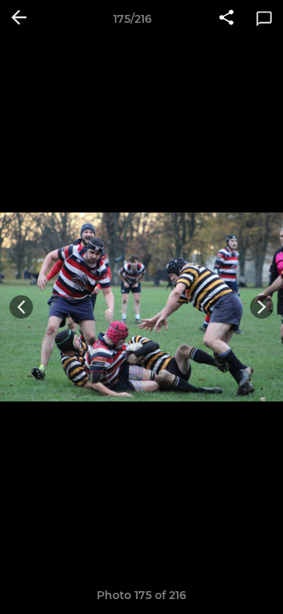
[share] (226, 19)
